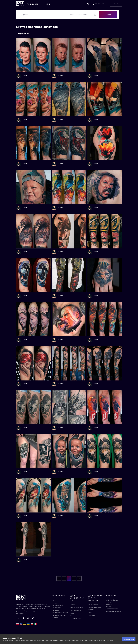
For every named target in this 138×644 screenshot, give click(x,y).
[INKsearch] (20, 4)
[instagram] (28, 618)
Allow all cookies (129, 639)
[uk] (28, 624)
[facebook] (23, 618)
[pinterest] (33, 618)
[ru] (32, 624)
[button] (87, 4)
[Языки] (87, 4)
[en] (21, 624)
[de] (24, 624)
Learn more (109, 640)
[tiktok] (18, 618)
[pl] (17, 624)
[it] (35, 624)
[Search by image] (95, 14)
